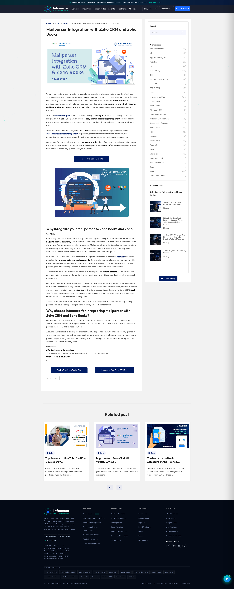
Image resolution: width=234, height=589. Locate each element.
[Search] (182, 32)
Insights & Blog (171, 523)
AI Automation (90, 514)
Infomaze (121, 256)
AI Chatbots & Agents (91, 535)
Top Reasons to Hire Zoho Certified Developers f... (66, 460)
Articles (153, 62)
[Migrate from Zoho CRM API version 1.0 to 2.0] (117, 436)
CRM (152, 75)
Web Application (157, 163)
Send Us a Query (168, 278)
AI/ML (152, 53)
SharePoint (154, 154)
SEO (152, 149)
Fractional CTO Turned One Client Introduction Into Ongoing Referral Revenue (174, 237)
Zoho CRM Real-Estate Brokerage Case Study (172, 203)
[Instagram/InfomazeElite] (179, 546)
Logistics (141, 523)
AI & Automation (157, 49)
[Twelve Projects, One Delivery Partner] (155, 255)
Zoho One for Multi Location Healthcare (166, 192)
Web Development (118, 514)
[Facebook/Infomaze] (168, 546)
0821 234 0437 (150, 9)
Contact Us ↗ (166, 9)
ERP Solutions (116, 540)
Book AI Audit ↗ (182, 9)
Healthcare (142, 514)
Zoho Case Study (157, 176)
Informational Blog (157, 97)
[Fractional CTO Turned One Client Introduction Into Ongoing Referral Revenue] (155, 239)
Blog (57, 23)
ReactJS (153, 145)
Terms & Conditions (160, 583)
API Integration (116, 523)
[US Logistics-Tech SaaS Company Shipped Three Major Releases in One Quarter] (155, 222)
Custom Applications (159, 79)
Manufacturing (144, 518)
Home (48, 23)
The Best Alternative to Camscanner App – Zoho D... (163, 460)
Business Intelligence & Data (94, 518)
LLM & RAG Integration (91, 544)
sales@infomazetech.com (53, 559)
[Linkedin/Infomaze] (184, 546)
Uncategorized (156, 158)
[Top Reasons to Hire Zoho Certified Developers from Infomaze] (66, 436)
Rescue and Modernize (119, 536)
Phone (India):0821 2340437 (55, 553)
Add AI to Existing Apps (119, 531)
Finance (141, 536)
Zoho (65, 23)
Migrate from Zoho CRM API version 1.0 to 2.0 (113, 460)
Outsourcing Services (159, 123)
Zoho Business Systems (92, 523)
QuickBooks (155, 141)
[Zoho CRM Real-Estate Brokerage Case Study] (155, 206)
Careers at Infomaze (174, 536)
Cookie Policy (173, 583)
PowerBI (153, 136)
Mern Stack (155, 106)
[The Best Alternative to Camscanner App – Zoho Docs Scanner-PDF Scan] (168, 436)
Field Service (143, 540)
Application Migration (159, 57)
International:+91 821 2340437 (56, 556)
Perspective (155, 128)
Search (153, 26)
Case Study (155, 71)
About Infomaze (172, 514)
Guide (152, 92)
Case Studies (100, 9)
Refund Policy (185, 583)
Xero (152, 167)
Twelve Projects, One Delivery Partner (174, 252)
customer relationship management (62, 133)
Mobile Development (118, 518)
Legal (140, 531)
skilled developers (62, 115)
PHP (152, 132)
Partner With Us (172, 531)
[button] (91, 159)
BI (151, 66)
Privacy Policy (146, 583)
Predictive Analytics (90, 539)
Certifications (171, 527)
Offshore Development (160, 119)
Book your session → (156, 2)
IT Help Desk (155, 101)
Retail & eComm (144, 527)
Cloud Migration (117, 527)
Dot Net (153, 84)
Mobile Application (158, 114)
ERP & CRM (155, 88)
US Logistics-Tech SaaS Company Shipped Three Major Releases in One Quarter (173, 221)
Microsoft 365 (156, 110)
